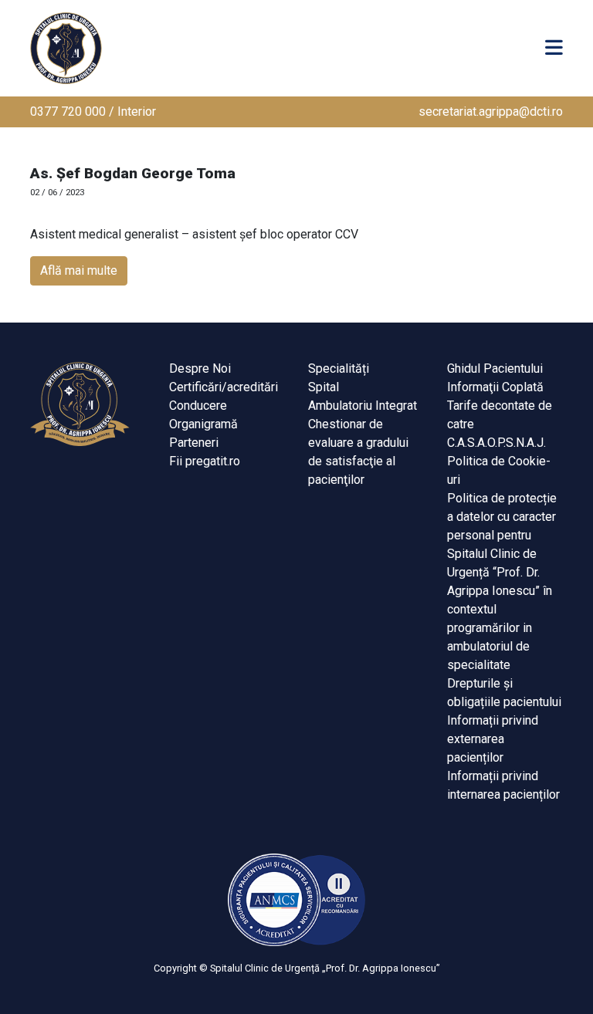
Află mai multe (78, 270)
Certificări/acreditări (223, 387)
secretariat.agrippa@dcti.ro (490, 111)
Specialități (338, 368)
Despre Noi (200, 368)
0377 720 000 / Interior (93, 111)
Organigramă (203, 424)
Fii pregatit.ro (204, 461)
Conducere (198, 405)
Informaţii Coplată (495, 387)
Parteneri (194, 442)
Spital (323, 387)
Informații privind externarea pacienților (492, 739)
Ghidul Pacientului (495, 368)
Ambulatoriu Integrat (362, 405)
